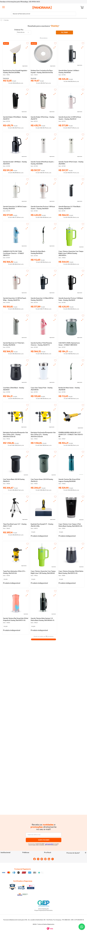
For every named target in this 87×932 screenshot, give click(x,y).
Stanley (6, 20)
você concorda (49, 844)
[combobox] (43, 14)
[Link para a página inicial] (1, 20)
